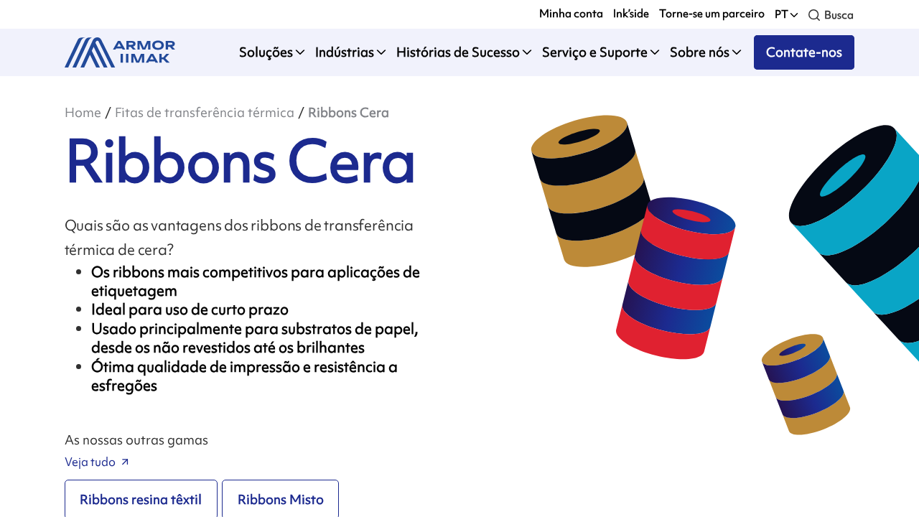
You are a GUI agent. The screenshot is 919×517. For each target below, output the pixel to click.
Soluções (266, 52)
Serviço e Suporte (595, 52)
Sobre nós (699, 52)
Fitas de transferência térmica (204, 112)
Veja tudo (90, 462)
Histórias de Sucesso (458, 52)
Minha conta (571, 13)
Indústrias (344, 52)
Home (83, 112)
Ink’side (631, 13)
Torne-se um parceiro (712, 13)
